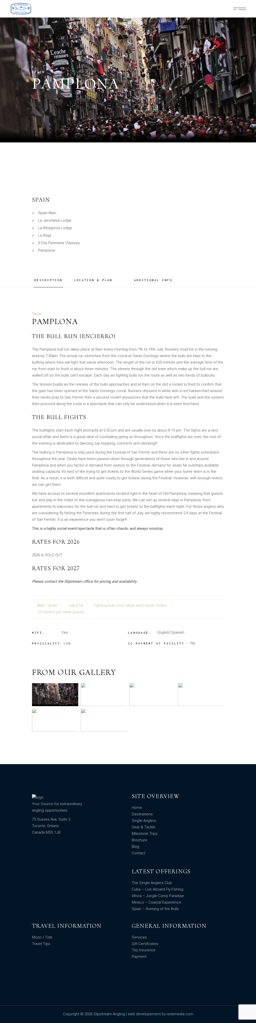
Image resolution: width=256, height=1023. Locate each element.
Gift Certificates (145, 944)
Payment (139, 956)
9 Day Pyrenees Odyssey (59, 243)
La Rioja (44, 235)
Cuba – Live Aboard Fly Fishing (157, 889)
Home (137, 807)
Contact (138, 853)
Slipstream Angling (110, 1014)
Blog (135, 846)
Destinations (142, 814)
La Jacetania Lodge (55, 220)
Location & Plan (93, 280)
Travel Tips (41, 944)
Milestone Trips (145, 833)
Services (139, 937)
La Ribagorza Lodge (55, 228)
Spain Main (47, 213)
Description (48, 280)
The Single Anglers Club (152, 883)
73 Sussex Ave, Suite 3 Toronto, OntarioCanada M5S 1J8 (51, 826)
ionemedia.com (180, 1014)
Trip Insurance (144, 950)
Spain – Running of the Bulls (155, 909)
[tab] (50, 280)
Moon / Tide (42, 937)
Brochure (139, 840)
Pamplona (46, 250)
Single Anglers (144, 820)
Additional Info (153, 280)
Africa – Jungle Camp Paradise (158, 896)
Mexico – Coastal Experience (156, 902)
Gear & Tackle (143, 827)
